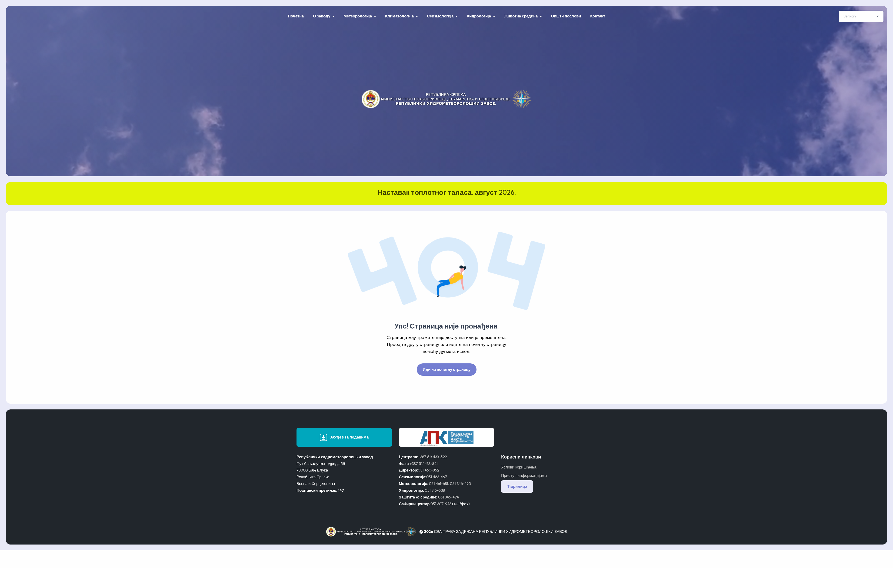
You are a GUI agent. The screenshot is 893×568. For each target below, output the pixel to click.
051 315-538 (435, 490)
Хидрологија (479, 16)
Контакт (597, 16)
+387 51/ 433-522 (432, 457)
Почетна (296, 16)
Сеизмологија (440, 16)
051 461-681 (438, 483)
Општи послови (566, 16)
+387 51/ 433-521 (424, 463)
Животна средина (521, 16)
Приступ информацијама (524, 475)
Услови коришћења (518, 467)
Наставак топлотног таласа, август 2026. (446, 192)
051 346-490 (460, 483)
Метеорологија (358, 16)
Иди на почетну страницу (446, 369)
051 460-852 (428, 470)
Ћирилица (517, 486)
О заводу (322, 16)
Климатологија (400, 16)
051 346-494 (448, 497)
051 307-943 (440, 504)
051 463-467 (436, 477)
